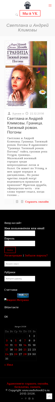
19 (15, 349)
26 (16, 354)
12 (15, 345)
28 (25, 354)
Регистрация (13, 255)
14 (25, 345)
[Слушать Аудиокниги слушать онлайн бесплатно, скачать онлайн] (27, 5)
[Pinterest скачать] (25, 398)
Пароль (9, 238)
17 (6, 349)
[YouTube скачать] (22, 398)
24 (7, 354)
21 (24, 349)
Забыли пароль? (36, 255)
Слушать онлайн (37, 201)
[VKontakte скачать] (29, 398)
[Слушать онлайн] (27, 74)
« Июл (8, 364)
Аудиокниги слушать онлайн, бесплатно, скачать (27, 385)
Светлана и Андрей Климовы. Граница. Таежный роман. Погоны (25, 125)
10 (6, 345)
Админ (16, 113)
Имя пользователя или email (24, 228)
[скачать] (10, 296)
